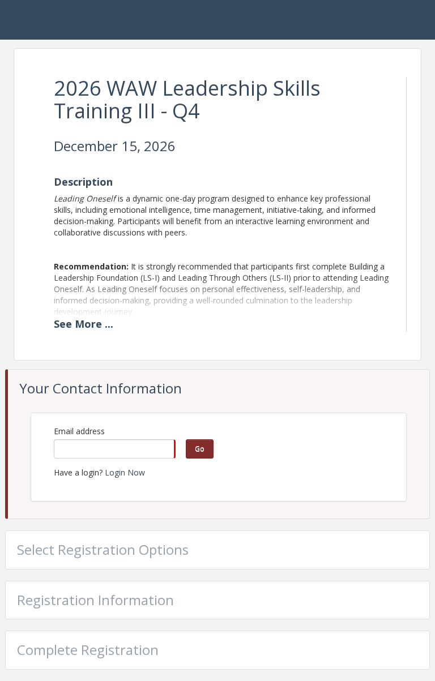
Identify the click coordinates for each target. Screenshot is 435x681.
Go (199, 448)
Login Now (125, 472)
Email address (79, 431)
